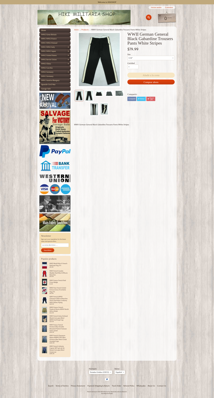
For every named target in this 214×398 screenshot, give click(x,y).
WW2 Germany (56, 72)
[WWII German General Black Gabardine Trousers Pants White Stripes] (79, 95)
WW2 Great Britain (49, 35)
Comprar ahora (151, 82)
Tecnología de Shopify (107, 393)
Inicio (76, 30)
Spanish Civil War (48, 84)
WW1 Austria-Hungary (50, 80)
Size (129, 54)
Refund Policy (128, 386)
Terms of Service (62, 386)
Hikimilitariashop (105, 391)
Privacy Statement (78, 386)
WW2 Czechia (47, 68)
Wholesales (141, 386)
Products (85, 30)
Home (43, 30)
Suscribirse (47, 250)
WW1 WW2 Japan (56, 51)
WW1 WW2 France (49, 39)
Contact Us (161, 386)
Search (51, 386)
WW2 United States (56, 55)
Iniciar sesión (156, 7)
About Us (151, 386)
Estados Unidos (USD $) (99, 372)
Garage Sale (46, 89)
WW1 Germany (47, 76)
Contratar (169, 7)
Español (119, 372)
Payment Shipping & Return (98, 386)
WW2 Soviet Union (56, 60)
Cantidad (131, 63)
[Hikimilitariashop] (84, 17)
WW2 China (56, 64)
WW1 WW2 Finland (49, 43)
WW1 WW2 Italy (56, 47)
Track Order (116, 386)
